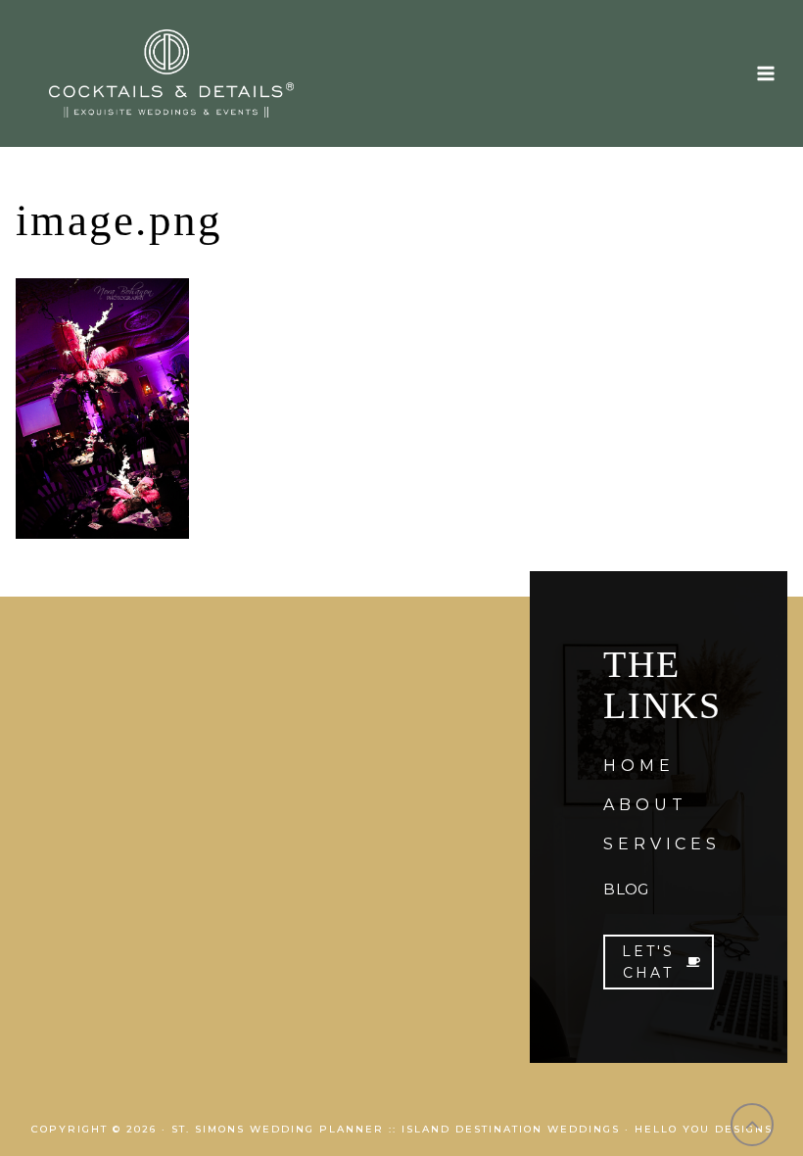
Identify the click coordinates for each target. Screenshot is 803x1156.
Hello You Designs (704, 1129)
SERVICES (661, 844)
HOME (638, 765)
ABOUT (644, 804)
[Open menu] (765, 73)
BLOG (625, 889)
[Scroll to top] (753, 1125)
